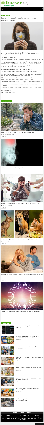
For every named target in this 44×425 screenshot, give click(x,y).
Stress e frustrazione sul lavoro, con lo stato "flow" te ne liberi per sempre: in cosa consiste (20, 203)
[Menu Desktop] (2, 9)
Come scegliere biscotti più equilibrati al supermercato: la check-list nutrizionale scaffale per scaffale (28, 337)
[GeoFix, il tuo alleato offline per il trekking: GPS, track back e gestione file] (7, 329)
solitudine (32, 77)
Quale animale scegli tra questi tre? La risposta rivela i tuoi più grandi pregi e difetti (19, 239)
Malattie (3, 15)
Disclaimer (21, 412)
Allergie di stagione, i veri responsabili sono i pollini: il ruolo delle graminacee (17, 132)
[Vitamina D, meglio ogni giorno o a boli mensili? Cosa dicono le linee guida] (7, 371)
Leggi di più (4, 136)
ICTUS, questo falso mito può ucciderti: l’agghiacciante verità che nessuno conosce (19, 168)
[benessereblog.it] (14, 3)
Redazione (15, 412)
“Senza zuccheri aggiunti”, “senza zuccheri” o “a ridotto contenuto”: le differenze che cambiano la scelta (27, 389)
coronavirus (11, 62)
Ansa (4, 94)
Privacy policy (28, 412)
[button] (42, 9)
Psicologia (7, 15)
